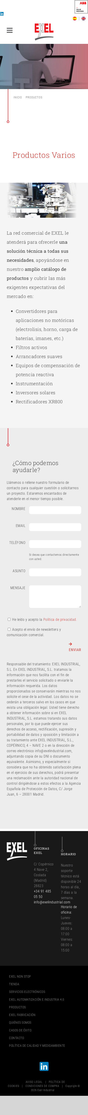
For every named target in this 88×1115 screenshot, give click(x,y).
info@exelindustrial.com (52, 902)
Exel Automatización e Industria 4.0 (36, 999)
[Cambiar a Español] (76, 18)
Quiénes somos (20, 1022)
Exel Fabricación (22, 1015)
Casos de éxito (20, 1030)
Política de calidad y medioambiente (37, 1045)
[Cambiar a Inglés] (83, 18)
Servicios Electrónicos (27, 992)
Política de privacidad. (60, 619)
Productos (17, 1007)
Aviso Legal (34, 1082)
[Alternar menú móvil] (10, 30)
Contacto (16, 1038)
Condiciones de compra (42, 1086)
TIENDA (14, 984)
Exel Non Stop (20, 976)
